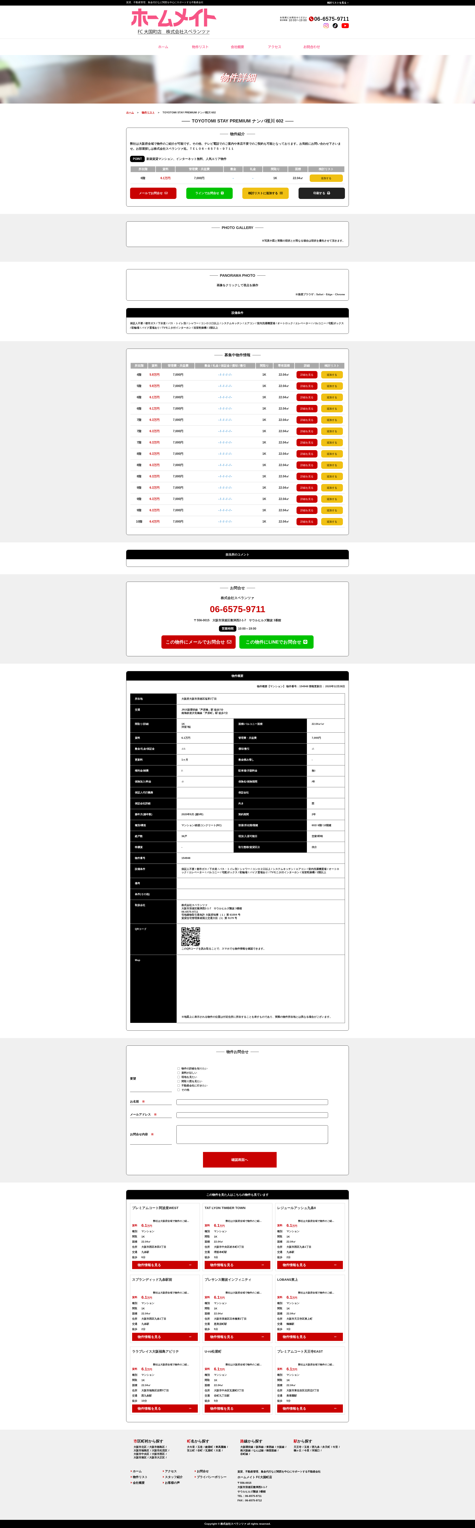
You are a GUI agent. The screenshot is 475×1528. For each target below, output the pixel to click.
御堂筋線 (271, 1450)
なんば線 (258, 1450)
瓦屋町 (209, 1450)
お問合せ (203, 1471)
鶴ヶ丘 (298, 1450)
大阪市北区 (140, 1446)
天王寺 (298, 1446)
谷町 (200, 1450)
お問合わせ (311, 47)
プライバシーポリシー (212, 1477)
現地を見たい (189, 1076)
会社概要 (237, 47)
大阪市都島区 (157, 1446)
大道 (218, 1450)
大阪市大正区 (157, 1457)
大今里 (191, 1446)
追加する (326, 178)
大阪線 (280, 1446)
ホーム (163, 47)
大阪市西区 (158, 1453)
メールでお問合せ (151, 193)
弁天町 (326, 1446)
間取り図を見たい (191, 1081)
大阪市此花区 (159, 1450)
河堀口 (316, 1450)
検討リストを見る (336, 2)
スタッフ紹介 (174, 1477)
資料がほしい (189, 1072)
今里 (306, 1450)
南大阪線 (245, 1450)
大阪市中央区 (141, 1453)
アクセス (274, 47)
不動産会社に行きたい (194, 1085)
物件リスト (200, 47)
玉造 (200, 1446)
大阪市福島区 (141, 1450)
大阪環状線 (246, 1446)
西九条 (316, 1446)
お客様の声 (172, 1482)
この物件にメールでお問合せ (195, 641)
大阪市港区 (140, 1457)
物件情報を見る (149, 1265)
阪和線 (260, 1446)
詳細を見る (306, 374)
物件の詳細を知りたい (194, 1068)
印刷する (319, 193)
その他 (185, 1089)
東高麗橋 (221, 1446)
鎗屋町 (209, 1446)
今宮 (335, 1446)
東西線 (270, 1446)
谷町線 (244, 1453)
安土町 (191, 1450)
